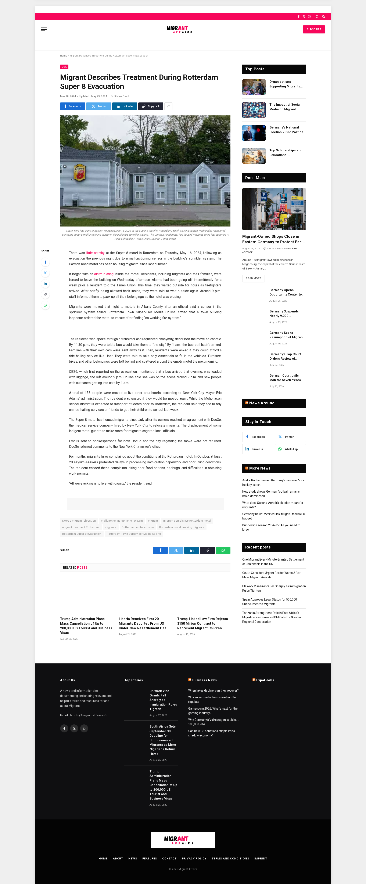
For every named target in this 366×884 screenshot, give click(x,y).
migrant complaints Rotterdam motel (187, 520)
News (132, 858)
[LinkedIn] (45, 283)
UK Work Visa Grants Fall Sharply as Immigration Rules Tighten (163, 700)
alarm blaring (103, 274)
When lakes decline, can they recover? (213, 690)
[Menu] (44, 29)
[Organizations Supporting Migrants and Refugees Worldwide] (254, 87)
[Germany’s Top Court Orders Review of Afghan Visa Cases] (254, 360)
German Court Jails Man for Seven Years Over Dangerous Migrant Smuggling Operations (285, 378)
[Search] (323, 16)
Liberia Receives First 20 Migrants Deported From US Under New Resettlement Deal (143, 623)
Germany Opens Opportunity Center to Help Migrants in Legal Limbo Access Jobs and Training (287, 292)
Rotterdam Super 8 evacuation (81, 533)
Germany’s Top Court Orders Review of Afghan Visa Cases (285, 356)
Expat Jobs (265, 680)
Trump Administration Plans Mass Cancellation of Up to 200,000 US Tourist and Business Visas (86, 626)
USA (64, 66)
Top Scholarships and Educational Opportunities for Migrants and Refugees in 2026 (287, 152)
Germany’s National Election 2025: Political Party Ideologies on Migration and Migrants (287, 130)
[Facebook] (45, 262)
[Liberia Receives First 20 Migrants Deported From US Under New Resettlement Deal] (145, 595)
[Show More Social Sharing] (168, 106)
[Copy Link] (45, 294)
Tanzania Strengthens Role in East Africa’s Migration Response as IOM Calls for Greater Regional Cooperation (271, 617)
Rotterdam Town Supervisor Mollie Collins (134, 533)
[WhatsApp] (45, 305)
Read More (253, 278)
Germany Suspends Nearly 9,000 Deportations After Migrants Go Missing (284, 313)
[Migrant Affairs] (183, 29)
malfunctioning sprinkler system (122, 520)
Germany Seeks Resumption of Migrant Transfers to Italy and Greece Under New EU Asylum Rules (286, 335)
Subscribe (314, 29)
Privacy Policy (194, 858)
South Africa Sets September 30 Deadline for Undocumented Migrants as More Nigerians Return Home (163, 740)
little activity (95, 253)
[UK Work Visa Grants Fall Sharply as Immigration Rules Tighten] (135, 695)
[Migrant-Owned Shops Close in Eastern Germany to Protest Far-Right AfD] (274, 209)
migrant (153, 520)
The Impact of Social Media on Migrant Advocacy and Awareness (285, 107)
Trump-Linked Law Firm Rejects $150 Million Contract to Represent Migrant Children (202, 623)
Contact (169, 858)
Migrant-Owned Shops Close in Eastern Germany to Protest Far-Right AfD (272, 239)
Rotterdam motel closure (138, 527)
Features (149, 858)
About (118, 858)
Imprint (260, 858)
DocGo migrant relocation (79, 520)
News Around (261, 403)
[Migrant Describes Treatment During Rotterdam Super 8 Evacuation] (145, 171)
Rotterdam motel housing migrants (181, 527)
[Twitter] (45, 273)
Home (63, 55)
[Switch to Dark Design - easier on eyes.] (317, 16)
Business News (204, 680)
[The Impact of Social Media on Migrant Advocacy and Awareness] (254, 110)
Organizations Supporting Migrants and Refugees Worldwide (284, 84)
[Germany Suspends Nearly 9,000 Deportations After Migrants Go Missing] (254, 317)
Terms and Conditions (230, 858)
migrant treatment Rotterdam (81, 527)
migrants (110, 527)
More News (259, 468)
